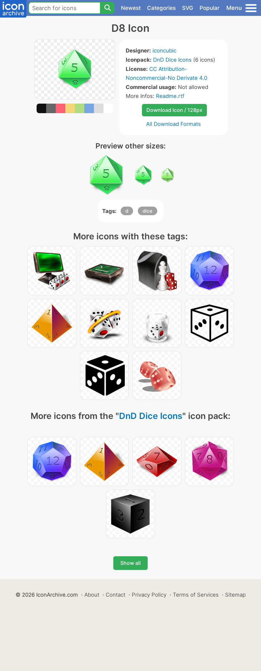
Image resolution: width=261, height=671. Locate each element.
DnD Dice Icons (172, 60)
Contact (115, 595)
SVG (187, 8)
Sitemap (235, 595)
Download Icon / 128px (174, 110)
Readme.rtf (170, 96)
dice (147, 211)
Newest (131, 8)
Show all (130, 563)
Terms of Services (196, 595)
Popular (210, 8)
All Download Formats (173, 124)
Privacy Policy (149, 595)
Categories (161, 8)
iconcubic (164, 50)
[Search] (107, 8)
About (91, 595)
